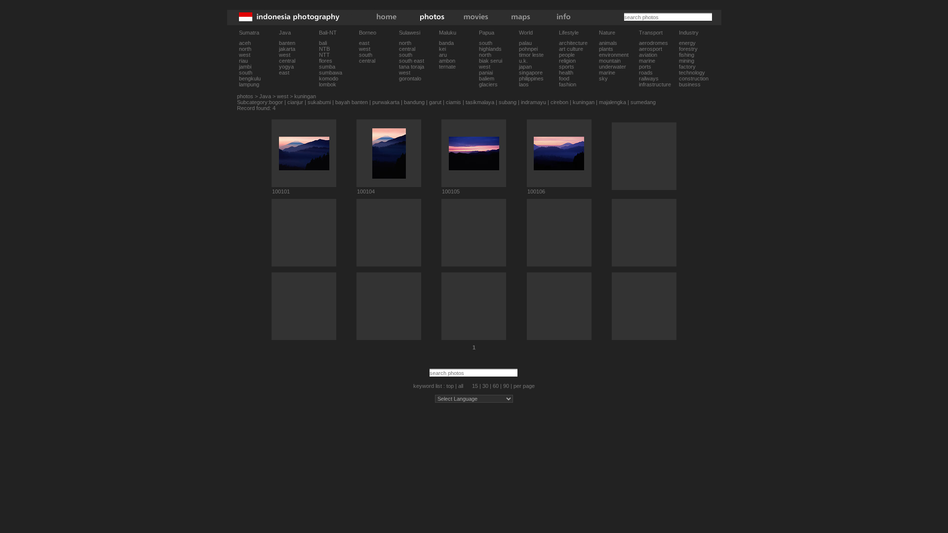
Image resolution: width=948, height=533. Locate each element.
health (566, 73)
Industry (689, 33)
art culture (571, 49)
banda (446, 43)
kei (442, 49)
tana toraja (411, 67)
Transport (651, 33)
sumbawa (330, 73)
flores (325, 61)
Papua (486, 33)
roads (646, 73)
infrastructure (655, 84)
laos (524, 84)
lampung (249, 84)
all (460, 386)
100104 (366, 191)
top (450, 386)
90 (506, 386)
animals (608, 43)
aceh (245, 43)
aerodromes (653, 43)
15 (475, 386)
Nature (607, 33)
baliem (486, 78)
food (564, 78)
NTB (324, 49)
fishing (686, 55)
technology (692, 73)
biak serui (490, 61)
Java (285, 33)
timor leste (531, 55)
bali (323, 43)
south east (411, 61)
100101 (281, 191)
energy (687, 43)
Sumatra (249, 33)
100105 (451, 191)
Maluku (447, 33)
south (245, 73)
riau (243, 61)
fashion (567, 84)
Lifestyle (569, 33)
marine (607, 73)
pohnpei (528, 49)
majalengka (612, 102)
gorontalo (410, 78)
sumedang (643, 102)
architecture (573, 43)
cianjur (295, 102)
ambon (447, 61)
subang (507, 102)
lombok (327, 84)
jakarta (287, 49)
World (526, 33)
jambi (245, 67)
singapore (531, 73)
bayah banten (351, 102)
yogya (286, 67)
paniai (486, 73)
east (284, 73)
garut (435, 102)
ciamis (453, 102)
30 (485, 386)
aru (443, 55)
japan (525, 67)
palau (525, 43)
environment (614, 55)
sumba (327, 67)
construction (694, 78)
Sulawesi (409, 33)
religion (567, 61)
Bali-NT (328, 33)
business (690, 84)
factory (687, 67)
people (567, 55)
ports (645, 67)
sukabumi (319, 102)
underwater (612, 67)
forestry (688, 49)
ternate (447, 67)
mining (686, 61)
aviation (648, 55)
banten (287, 43)
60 (496, 386)
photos (245, 96)
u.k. (523, 61)
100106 (536, 191)
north (245, 49)
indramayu (533, 102)
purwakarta (385, 102)
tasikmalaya (480, 102)
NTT (324, 55)
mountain (610, 61)
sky (603, 78)
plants (606, 49)
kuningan (305, 96)
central (287, 61)
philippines (531, 78)
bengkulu (250, 78)
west (244, 55)
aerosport (650, 49)
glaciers (488, 84)
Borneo (367, 33)
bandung (414, 102)
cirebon (559, 102)
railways (649, 78)
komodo (328, 78)
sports (566, 67)
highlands (490, 49)
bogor (276, 102)
